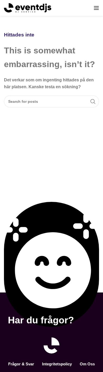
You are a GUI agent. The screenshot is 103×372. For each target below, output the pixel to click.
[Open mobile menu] (96, 8)
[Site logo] (27, 7)
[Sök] (93, 101)
